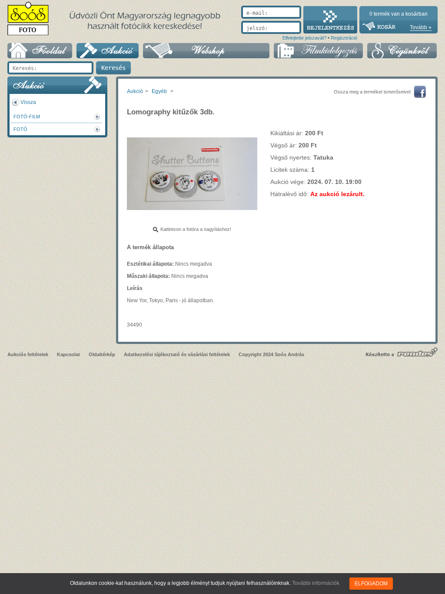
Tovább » (421, 27)
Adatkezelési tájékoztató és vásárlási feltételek (177, 354)
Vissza (28, 102)
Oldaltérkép (102, 354)
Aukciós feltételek (27, 354)
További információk (315, 583)
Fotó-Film (26, 116)
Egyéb (159, 91)
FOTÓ (20, 129)
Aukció (135, 91)
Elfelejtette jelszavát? (304, 37)
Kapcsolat (68, 354)
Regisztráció (344, 37)
